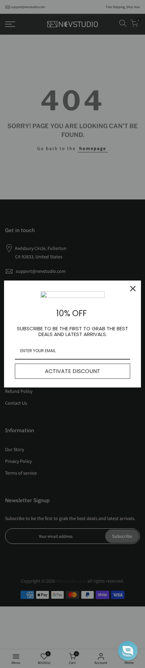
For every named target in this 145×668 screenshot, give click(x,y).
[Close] (133, 289)
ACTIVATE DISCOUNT (72, 371)
